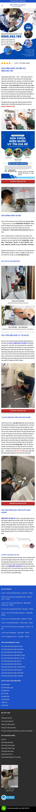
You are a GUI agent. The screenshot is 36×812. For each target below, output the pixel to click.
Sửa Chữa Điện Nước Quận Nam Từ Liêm (13, 647)
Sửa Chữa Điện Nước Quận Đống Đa (11, 662)
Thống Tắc (4, 694)
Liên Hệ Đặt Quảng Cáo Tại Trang (11, 749)
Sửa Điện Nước (5, 676)
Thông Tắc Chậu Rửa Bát (8, 720)
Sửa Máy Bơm (5, 682)
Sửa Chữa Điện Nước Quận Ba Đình (11, 656)
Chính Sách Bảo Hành (7, 743)
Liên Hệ (3, 731)
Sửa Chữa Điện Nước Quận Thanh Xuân (12, 641)
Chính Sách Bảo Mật (7, 734)
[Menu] (2, 5)
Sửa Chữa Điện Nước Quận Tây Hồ (11, 653)
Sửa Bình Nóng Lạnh (7, 679)
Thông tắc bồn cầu (6, 710)
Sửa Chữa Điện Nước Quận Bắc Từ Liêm (13, 650)
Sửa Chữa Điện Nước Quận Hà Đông (11, 644)
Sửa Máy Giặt (5, 688)
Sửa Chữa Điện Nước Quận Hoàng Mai (12, 665)
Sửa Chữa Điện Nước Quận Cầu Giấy (11, 638)
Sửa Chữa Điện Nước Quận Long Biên (12, 668)
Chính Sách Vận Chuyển (8, 737)
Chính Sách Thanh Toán (7, 740)
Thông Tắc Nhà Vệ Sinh (8, 716)
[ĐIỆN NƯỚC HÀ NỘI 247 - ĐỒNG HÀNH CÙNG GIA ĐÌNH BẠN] (18, 5)
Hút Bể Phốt (4, 697)
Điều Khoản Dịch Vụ (7, 746)
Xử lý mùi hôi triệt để (7, 713)
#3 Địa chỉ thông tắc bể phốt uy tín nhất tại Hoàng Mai (16, 723)
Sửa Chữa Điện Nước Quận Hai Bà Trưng (13, 659)
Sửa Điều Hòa (5, 691)
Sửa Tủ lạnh (4, 685)
